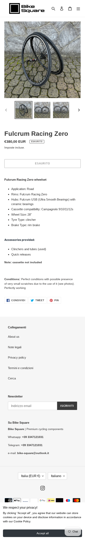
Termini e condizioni (20, 368)
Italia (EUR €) (30, 476)
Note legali (14, 347)
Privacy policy (17, 357)
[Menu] (78, 8)
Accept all (43, 533)
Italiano (56, 476)
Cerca (12, 378)
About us (13, 336)
